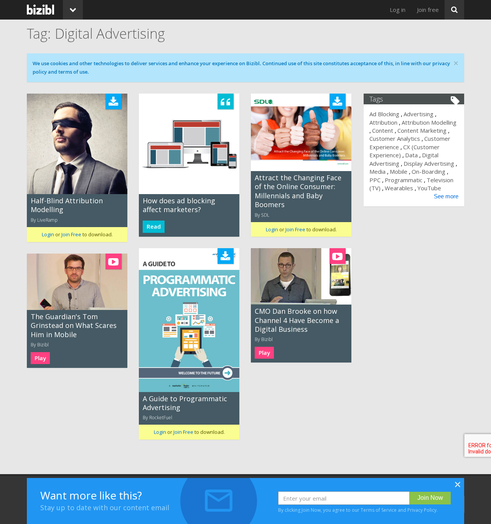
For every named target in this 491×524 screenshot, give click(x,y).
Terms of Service (379, 510)
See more (446, 196)
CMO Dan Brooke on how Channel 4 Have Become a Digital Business (297, 320)
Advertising (418, 114)
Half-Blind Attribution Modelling (67, 205)
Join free (428, 9)
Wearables (399, 188)
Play (264, 353)
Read (154, 226)
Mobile (398, 171)
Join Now (430, 497)
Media (377, 171)
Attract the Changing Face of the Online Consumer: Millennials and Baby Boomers (298, 191)
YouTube (429, 188)
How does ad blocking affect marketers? (179, 205)
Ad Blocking (384, 114)
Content (382, 130)
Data (411, 155)
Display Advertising (429, 163)
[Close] (457, 487)
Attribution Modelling (429, 122)
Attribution (383, 122)
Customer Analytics (394, 138)
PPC (375, 180)
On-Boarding (428, 171)
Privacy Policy (422, 510)
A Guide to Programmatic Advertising (185, 403)
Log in (397, 9)
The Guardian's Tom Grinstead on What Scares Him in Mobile (74, 325)
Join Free (71, 234)
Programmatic (403, 180)
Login (48, 234)
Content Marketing (422, 130)
